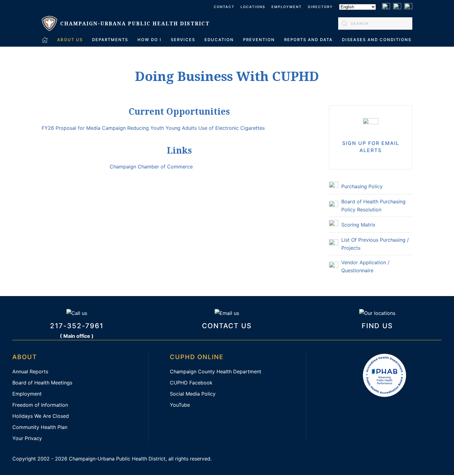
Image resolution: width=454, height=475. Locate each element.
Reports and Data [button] (308, 39)
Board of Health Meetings (42, 383)
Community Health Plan (39, 427)
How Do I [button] (149, 39)
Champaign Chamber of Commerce (151, 166)
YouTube (180, 405)
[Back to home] (126, 23)
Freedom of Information (40, 405)
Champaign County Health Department (215, 371)
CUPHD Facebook (191, 383)
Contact (224, 7)
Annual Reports (30, 371)
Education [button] (219, 39)
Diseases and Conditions (376, 39)
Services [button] (183, 39)
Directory (320, 7)
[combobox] (375, 23)
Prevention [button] (259, 39)
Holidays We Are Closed (40, 416)
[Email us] (227, 312)
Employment (286, 7)
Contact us (227, 326)
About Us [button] (70, 39)
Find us (377, 326)
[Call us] (76, 312)
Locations (253, 7)
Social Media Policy (193, 394)
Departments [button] (110, 39)
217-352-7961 (76, 326)
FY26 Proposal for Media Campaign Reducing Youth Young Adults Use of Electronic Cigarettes (153, 128)
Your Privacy (27, 438)
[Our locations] (377, 312)
